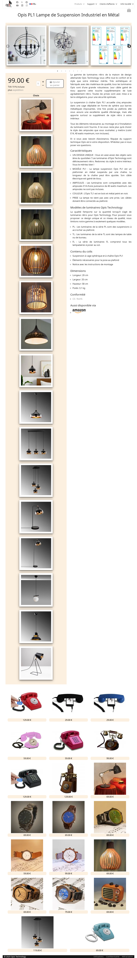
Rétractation (127, 956)
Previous (8, 46)
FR (34, 4)
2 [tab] (61, 71)
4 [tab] (69, 71)
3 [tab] (65, 71)
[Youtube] (17, 5)
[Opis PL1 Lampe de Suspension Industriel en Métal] (26, 45)
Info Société (126, 4)
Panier (129, 10)
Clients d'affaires (107, 4)
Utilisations (99, 956)
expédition (18, 90)
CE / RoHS (77, 298)
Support (90, 4)
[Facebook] (17, 2)
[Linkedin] (22, 5)
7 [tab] (82, 71)
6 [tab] (78, 71)
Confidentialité (112, 956)
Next (129, 46)
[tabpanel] (26, 45)
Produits (78, 4)
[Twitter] (22, 2)
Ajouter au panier (55, 84)
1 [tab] (57, 71)
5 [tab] (74, 71)
